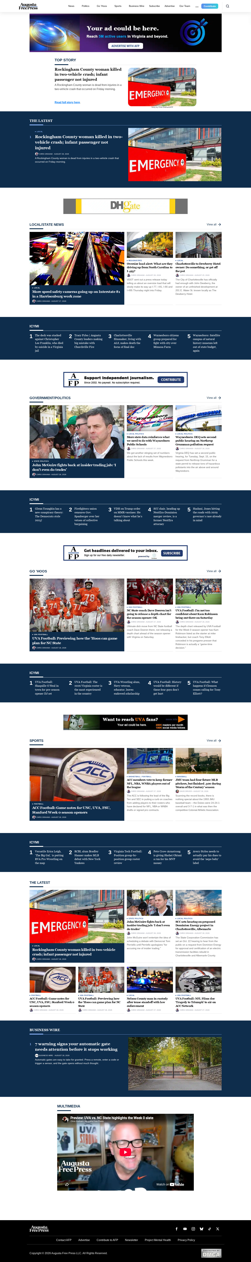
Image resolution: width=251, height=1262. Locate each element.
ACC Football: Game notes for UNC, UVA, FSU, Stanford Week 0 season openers (71, 810)
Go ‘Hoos (102, 6)
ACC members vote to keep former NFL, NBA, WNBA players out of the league (149, 783)
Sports (117, 6)
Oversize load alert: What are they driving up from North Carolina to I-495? (150, 267)
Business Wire (136, 6)
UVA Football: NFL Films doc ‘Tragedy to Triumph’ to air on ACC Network (196, 1002)
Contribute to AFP (107, 1240)
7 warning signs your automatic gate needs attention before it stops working (76, 1046)
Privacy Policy (186, 1240)
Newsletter (131, 1240)
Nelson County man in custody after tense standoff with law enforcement (147, 1002)
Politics (85, 6)
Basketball (135, 777)
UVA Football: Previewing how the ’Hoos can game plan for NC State (99, 1002)
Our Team (184, 6)
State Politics (41, 461)
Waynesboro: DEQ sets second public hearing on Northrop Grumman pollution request (196, 440)
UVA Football (41, 634)
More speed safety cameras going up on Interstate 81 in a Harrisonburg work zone (76, 294)
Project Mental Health (158, 1240)
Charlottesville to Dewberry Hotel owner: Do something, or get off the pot (198, 267)
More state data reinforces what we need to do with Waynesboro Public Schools (148, 440)
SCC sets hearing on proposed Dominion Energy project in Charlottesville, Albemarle (195, 925)
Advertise (170, 6)
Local (40, 132)
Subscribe (154, 6)
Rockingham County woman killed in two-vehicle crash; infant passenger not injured (79, 142)
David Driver (186, 791)
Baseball (182, 777)
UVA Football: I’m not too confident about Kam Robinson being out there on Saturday (197, 614)
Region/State (135, 260)
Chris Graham (45, 154)
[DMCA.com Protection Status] (211, 1253)
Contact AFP (64, 1240)
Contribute (210, 6)
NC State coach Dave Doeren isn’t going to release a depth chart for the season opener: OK (149, 614)
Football (39, 804)
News (71, 6)
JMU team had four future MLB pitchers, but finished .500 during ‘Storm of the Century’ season (198, 783)
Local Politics (136, 434)
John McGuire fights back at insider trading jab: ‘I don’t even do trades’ (148, 925)
